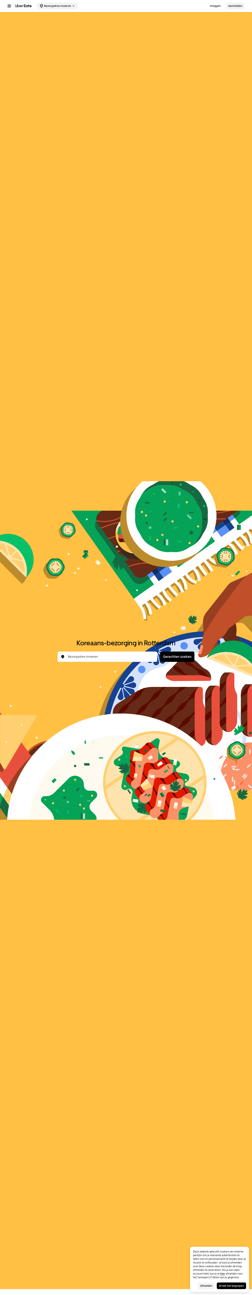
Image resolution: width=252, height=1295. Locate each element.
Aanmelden (235, 5)
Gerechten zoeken (177, 657)
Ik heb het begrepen (231, 1285)
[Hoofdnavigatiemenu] (9, 5)
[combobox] (110, 656)
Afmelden (206, 1285)
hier (222, 1273)
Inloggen (215, 5)
